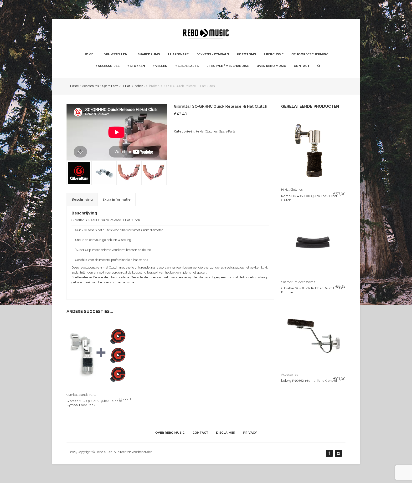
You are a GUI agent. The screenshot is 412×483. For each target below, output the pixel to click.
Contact (301, 66)
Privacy (250, 432)
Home (88, 54)
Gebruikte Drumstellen (117, 74)
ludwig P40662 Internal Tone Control (309, 380)
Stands (173, 74)
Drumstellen (115, 54)
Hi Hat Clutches (206, 131)
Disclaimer (225, 432)
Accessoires (108, 66)
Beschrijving (82, 199)
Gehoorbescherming (310, 54)
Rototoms (246, 54)
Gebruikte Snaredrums (151, 74)
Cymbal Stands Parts (81, 395)
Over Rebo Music (271, 66)
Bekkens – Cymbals (212, 54)
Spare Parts (188, 66)
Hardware (179, 54)
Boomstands (229, 74)
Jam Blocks (272, 74)
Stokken (137, 66)
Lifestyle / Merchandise (227, 66)
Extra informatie (117, 199)
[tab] (82, 199)
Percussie (274, 54)
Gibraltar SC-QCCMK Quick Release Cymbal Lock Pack (94, 403)
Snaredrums (149, 54)
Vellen (161, 66)
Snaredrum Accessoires (298, 282)
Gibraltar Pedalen (232, 75)
